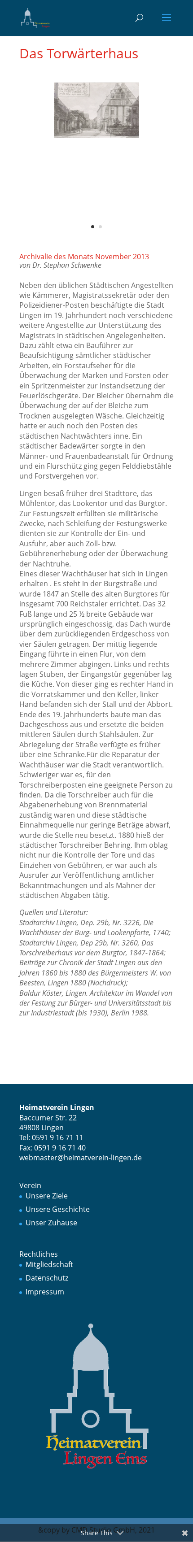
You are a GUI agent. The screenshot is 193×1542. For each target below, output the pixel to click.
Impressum (45, 1292)
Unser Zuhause (51, 1223)
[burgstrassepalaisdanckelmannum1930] (96, 136)
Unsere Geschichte (58, 1209)
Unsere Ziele (47, 1196)
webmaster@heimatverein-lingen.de (80, 1158)
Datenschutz (47, 1278)
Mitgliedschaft (49, 1264)
